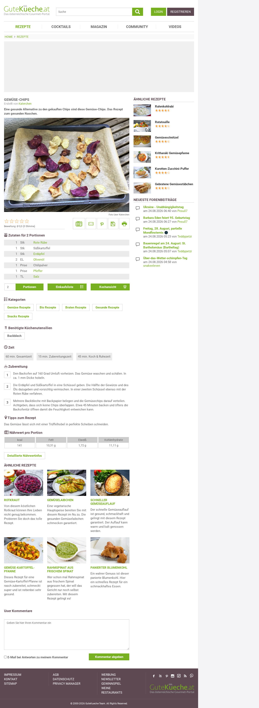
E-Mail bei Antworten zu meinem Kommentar (37, 657)
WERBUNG (108, 675)
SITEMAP (10, 683)
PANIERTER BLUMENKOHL (108, 567)
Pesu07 (182, 211)
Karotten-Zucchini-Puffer (172, 169)
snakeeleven (151, 266)
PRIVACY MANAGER (66, 683)
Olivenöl (38, 259)
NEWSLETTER (111, 679)
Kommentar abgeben (109, 657)
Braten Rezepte (75, 307)
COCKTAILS (61, 27)
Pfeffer (37, 271)
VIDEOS (175, 27)
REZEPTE (23, 27)
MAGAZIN (99, 27)
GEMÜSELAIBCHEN (60, 500)
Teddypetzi (184, 236)
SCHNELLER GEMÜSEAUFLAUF (102, 502)
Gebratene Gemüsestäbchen (174, 184)
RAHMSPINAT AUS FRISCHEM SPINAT (60, 569)
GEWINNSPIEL (111, 683)
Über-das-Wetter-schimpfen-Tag (165, 258)
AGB (56, 675)
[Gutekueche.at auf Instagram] (172, 676)
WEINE (106, 688)
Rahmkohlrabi (164, 106)
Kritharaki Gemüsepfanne (172, 153)
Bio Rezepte (48, 307)
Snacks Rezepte (18, 316)
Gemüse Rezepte (18, 307)
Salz (36, 276)
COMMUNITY (137, 27)
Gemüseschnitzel (166, 137)
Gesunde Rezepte (107, 307)
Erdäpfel (39, 254)
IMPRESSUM (12, 675)
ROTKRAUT (12, 500)
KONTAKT (10, 679)
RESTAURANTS (111, 692)
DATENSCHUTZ (63, 679)
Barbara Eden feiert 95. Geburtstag (166, 218)
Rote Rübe (40, 242)
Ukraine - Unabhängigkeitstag (163, 207)
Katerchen (25, 103)
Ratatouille (162, 122)
